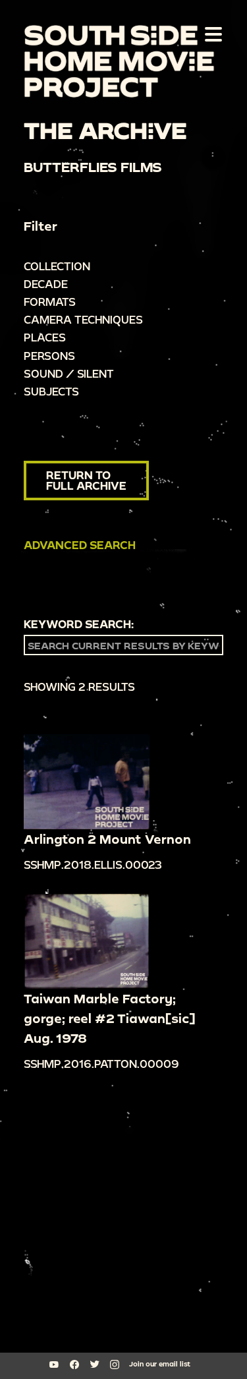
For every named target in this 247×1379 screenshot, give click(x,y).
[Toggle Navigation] (211, 34)
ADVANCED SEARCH (80, 545)
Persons (49, 355)
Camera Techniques (83, 319)
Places (45, 337)
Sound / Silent (69, 373)
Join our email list (159, 1364)
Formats (50, 301)
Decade (46, 284)
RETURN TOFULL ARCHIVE (86, 480)
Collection (57, 266)
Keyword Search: (79, 624)
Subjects (51, 391)
